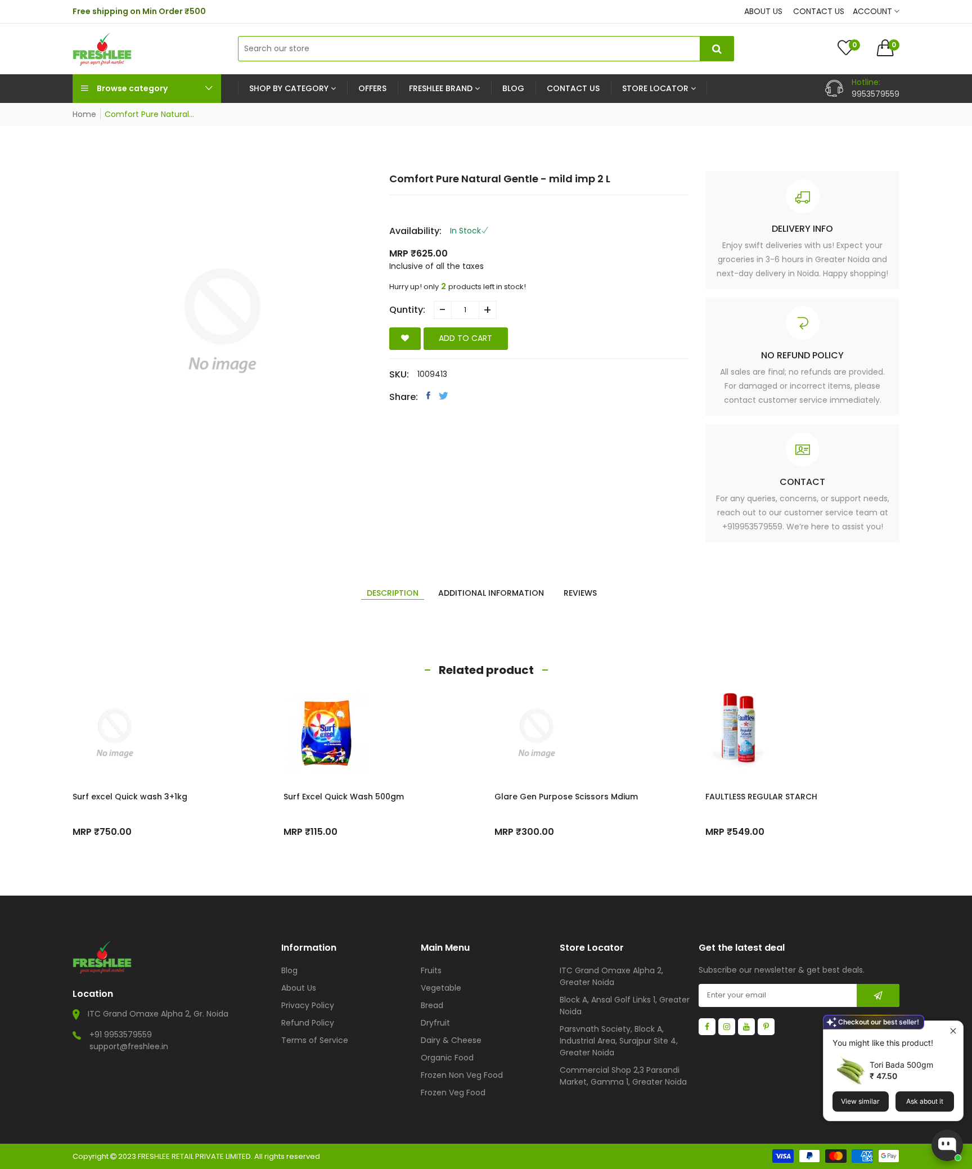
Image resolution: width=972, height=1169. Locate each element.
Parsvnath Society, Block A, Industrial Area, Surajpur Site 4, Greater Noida (619, 1040)
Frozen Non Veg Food (462, 1075)
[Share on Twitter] (443, 395)
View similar (860, 1101)
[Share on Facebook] (428, 395)
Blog (289, 970)
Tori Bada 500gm (901, 1064)
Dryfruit (435, 1022)
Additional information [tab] (491, 593)
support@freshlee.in (128, 1046)
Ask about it (924, 1101)
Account (873, 11)
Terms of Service (314, 1040)
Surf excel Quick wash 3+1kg (130, 796)
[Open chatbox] (947, 1145)
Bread (432, 1005)
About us (763, 11)
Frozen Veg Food (453, 1092)
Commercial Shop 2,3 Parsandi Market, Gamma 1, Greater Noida (623, 1075)
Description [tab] (392, 593)
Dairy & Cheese (451, 1040)
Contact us (818, 11)
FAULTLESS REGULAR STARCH (761, 796)
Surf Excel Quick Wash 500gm (344, 796)
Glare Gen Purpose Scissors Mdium (566, 796)
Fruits (431, 970)
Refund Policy (307, 1022)
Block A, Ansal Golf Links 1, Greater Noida (625, 1005)
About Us (298, 987)
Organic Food (447, 1057)
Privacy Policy (307, 1005)
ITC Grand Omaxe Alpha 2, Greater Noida (611, 976)
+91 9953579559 (120, 1034)
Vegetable (441, 987)
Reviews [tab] (580, 593)
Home (84, 114)
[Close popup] (953, 1030)
